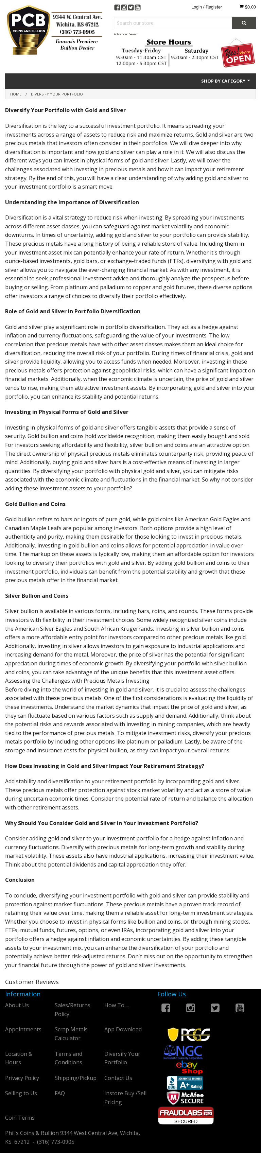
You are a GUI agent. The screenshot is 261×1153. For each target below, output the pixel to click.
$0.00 (250, 6)
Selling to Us (21, 1093)
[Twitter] (130, 8)
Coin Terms (20, 1117)
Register (214, 6)
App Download (123, 1029)
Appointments (23, 1029)
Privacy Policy (22, 1078)
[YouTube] (137, 8)
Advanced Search (126, 34)
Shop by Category (223, 81)
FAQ (60, 1093)
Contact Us (118, 1078)
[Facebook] (117, 8)
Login (196, 6)
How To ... (116, 1005)
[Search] (244, 23)
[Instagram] (124, 8)
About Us (17, 1005)
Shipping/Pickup (76, 1078)
